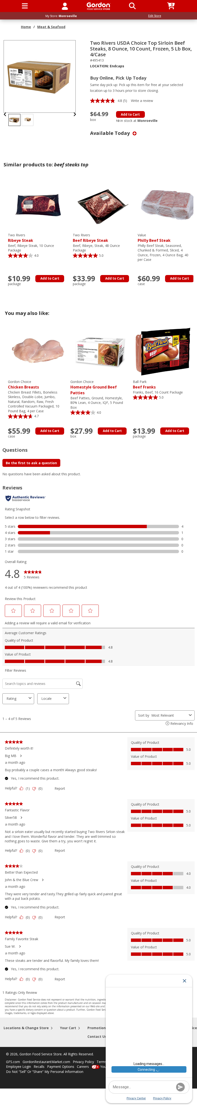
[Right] (74, 114)
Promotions (97, 1028)
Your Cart (68, 1028)
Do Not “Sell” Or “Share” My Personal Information (44, 1071)
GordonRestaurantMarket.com (46, 1061)
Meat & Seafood (51, 27)
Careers (83, 1066)
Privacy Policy (83, 1061)
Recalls (39, 1066)
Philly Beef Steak (154, 238)
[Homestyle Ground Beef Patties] (100, 351)
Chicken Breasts (23, 384)
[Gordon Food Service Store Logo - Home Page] (98, 6)
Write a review (142, 100)
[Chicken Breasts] (38, 351)
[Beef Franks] (163, 351)
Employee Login (18, 1066)
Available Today (110, 133)
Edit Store (154, 16)
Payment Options (60, 1066)
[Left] (5, 114)
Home (26, 27)
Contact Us (97, 1036)
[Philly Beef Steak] (167, 204)
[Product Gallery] (40, 76)
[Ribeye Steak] (38, 204)
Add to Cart (130, 114)
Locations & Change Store (26, 1028)
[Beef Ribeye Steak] (102, 204)
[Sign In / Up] (64, 6)
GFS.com (13, 1061)
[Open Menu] (25, 6)
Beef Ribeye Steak (90, 238)
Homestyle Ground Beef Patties (93, 387)
